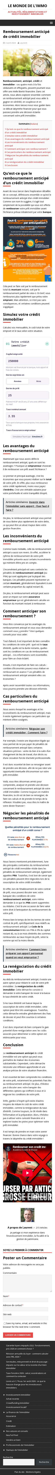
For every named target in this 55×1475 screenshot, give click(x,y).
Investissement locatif (16, 1407)
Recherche (8, 1457)
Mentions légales (33, 1472)
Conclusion (11, 165)
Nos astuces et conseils (17, 1431)
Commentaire (10, 1272)
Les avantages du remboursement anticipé (27, 139)
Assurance (11, 1416)
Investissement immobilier (18, 1394)
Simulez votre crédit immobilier (21, 135)
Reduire (34, 124)
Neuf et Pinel (12, 1435)
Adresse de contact (12, 1305)
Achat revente (12, 1398)
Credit (9, 1421)
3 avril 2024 (11, 42)
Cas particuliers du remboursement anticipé (28, 152)
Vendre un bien (13, 1440)
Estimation (11, 1426)
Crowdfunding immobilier (17, 1403)
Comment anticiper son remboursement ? (26, 148)
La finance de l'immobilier (18, 1412)
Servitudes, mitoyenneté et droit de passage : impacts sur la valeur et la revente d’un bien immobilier (27, 1365)
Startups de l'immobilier (17, 1450)
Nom (5, 1296)
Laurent (23, 42)
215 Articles (41, 1227)
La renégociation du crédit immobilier (24, 162)
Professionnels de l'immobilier (20, 1445)
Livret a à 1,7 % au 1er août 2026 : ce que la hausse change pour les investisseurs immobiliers (25, 1384)
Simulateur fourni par (27, 436)
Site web (7, 1314)
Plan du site (19, 1472)
